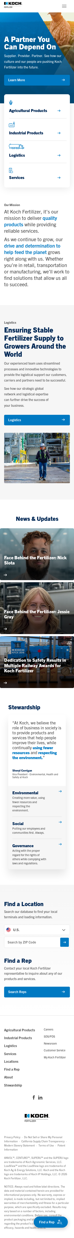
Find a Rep (46, 1222)
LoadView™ (10, 1166)
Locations (11, 1061)
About (8, 1077)
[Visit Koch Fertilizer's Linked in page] (40, 1097)
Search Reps (17, 992)
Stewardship (13, 1085)
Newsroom (50, 1043)
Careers (48, 1029)
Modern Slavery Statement (19, 1145)
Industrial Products (18, 1038)
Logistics (14, 420)
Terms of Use (46, 1145)
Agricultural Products (19, 1030)
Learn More (16, 80)
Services (10, 1054)
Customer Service (54, 1050)
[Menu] (64, 6)
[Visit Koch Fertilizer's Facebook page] (34, 1097)
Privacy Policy (12, 1137)
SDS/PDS (49, 1036)
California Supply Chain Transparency (43, 1141)
